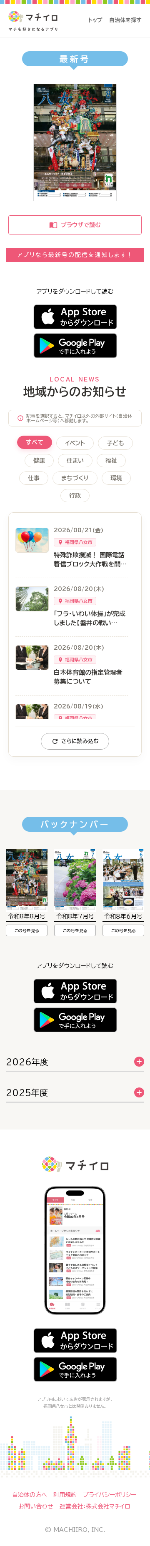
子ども (115, 443)
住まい (75, 461)
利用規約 (65, 1495)
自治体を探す (125, 20)
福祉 (111, 461)
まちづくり (75, 478)
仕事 (34, 478)
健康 (39, 461)
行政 (75, 496)
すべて (34, 442)
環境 (116, 478)
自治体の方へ (29, 1495)
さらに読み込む (80, 741)
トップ (95, 20)
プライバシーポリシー (109, 1495)
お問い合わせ (35, 1506)
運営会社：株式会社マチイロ (95, 1506)
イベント (75, 443)
